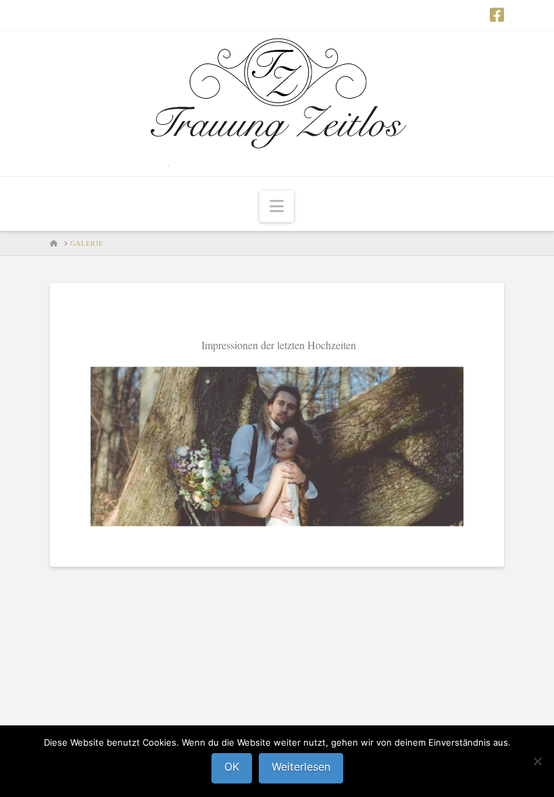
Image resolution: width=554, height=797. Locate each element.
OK (231, 766)
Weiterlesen (301, 766)
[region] (277, 447)
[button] (276, 206)
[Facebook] (497, 15)
